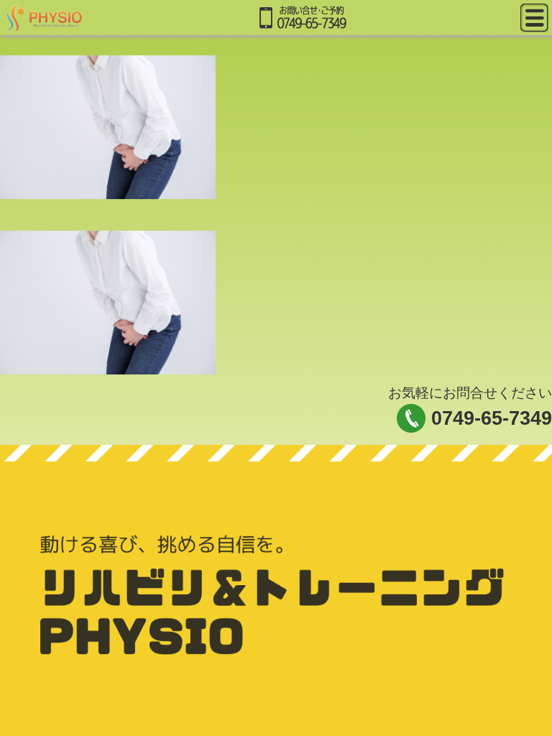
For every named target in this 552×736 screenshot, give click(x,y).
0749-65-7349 (491, 418)
